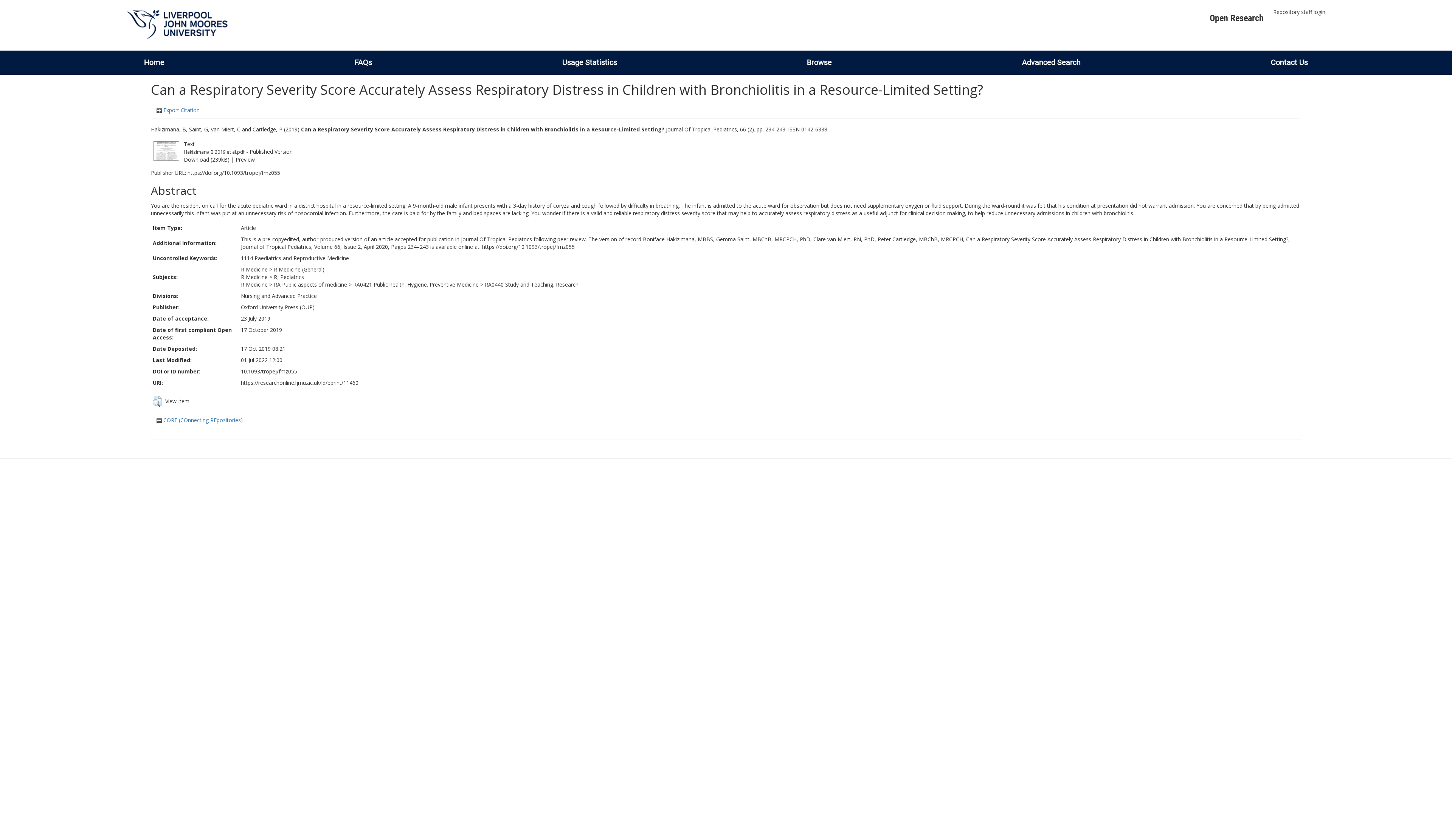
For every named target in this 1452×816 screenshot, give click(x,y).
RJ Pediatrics (289, 277)
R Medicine (254, 269)
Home (154, 62)
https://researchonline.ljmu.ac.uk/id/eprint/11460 (299, 382)
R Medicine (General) (299, 269)
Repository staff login (1299, 11)
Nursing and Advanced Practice (279, 295)
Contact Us (1289, 62)
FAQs (363, 62)
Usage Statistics (589, 62)
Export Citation (181, 110)
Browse (819, 62)
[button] (157, 401)
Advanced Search (1051, 62)
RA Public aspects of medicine (310, 284)
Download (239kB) (207, 159)
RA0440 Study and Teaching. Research (532, 284)
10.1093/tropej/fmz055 (269, 371)
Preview (245, 159)
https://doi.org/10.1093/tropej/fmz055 (234, 172)
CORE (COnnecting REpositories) (202, 420)
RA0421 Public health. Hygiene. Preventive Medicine (416, 284)
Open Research (1237, 18)
